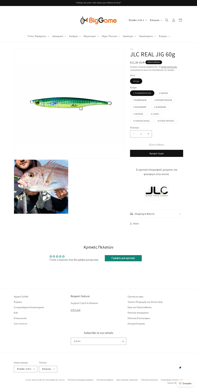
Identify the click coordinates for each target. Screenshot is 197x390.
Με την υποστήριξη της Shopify (52, 380)
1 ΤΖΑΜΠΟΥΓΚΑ (143, 94)
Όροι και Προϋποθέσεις (140, 307)
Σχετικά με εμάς (136, 296)
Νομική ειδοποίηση (175, 383)
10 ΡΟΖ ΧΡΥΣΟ (167, 121)
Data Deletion (21, 323)
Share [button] (136, 223)
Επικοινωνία (20, 318)
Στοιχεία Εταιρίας (136, 323)
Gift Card (75, 310)
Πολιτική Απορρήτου (138, 312)
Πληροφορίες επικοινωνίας (172, 380)
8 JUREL (157, 114)
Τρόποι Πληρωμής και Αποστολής (145, 302)
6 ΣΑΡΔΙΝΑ (161, 107)
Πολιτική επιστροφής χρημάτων (81, 380)
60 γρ (137, 82)
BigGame (35, 380)
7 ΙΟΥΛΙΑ (139, 114)
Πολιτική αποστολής (149, 380)
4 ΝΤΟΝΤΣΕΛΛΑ (164, 101)
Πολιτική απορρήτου (105, 380)
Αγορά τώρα (156, 153)
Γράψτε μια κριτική (123, 258)
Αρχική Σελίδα (21, 296)
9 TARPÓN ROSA (143, 121)
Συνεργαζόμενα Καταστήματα (29, 307)
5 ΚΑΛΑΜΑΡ (141, 107)
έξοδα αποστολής (169, 67)
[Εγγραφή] (122, 341)
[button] (38, 36)
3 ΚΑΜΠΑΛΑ (141, 101)
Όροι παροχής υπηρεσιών (127, 380)
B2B (16, 312)
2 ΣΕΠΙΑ (165, 94)
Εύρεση (18, 302)
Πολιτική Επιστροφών (139, 318)
